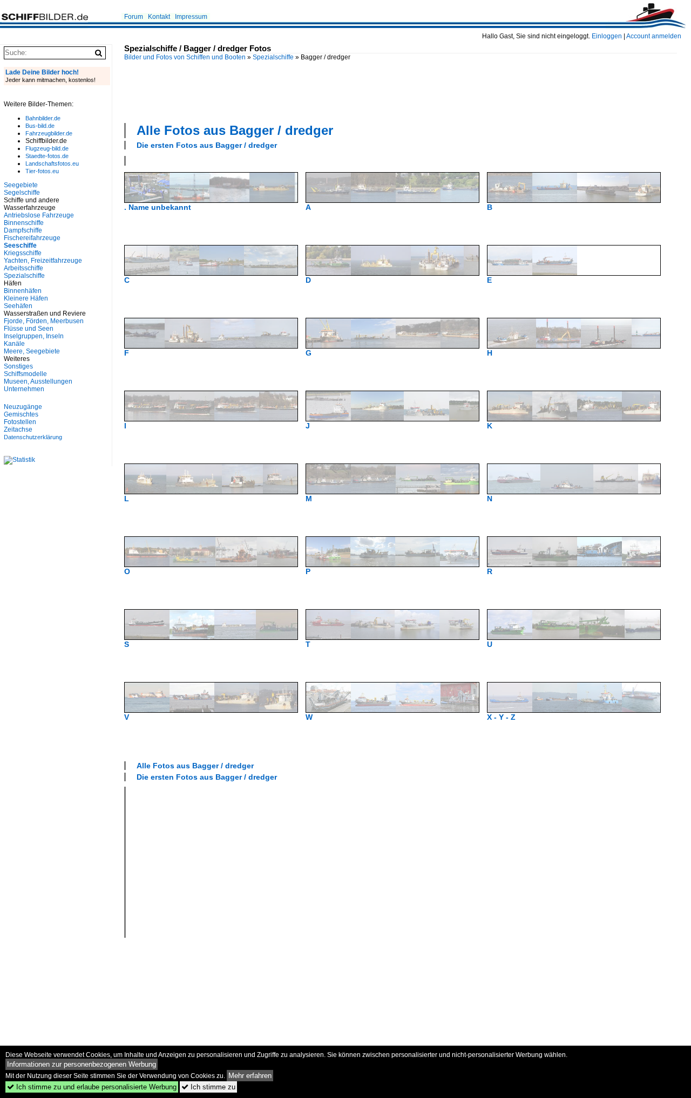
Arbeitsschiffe (23, 268)
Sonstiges (18, 366)
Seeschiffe (20, 245)
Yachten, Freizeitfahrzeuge (43, 260)
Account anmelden (653, 36)
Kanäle (14, 343)
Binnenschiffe (24, 223)
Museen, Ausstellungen (38, 381)
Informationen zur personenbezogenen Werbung (81, 1064)
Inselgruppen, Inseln (34, 336)
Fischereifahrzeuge (32, 238)
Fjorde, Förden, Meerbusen (44, 321)
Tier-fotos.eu (42, 171)
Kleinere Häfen (26, 298)
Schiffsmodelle (25, 374)
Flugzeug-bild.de (47, 148)
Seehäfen (18, 306)
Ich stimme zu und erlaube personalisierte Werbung (92, 1087)
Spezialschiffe (273, 57)
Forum (133, 17)
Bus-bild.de (40, 125)
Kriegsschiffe (23, 253)
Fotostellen (20, 422)
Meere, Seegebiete (32, 351)
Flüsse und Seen (28, 328)
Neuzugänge (23, 407)
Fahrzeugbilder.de (48, 133)
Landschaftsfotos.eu (52, 163)
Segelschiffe (22, 192)
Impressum (191, 17)
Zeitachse (18, 429)
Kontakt (159, 17)
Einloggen (607, 36)
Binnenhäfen (23, 291)
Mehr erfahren (250, 1076)
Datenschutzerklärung (33, 437)
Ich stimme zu (208, 1087)
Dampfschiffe (23, 230)
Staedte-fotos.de (47, 156)
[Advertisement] (400, 90)
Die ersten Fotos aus (207, 145)
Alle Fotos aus (235, 130)
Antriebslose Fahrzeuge (39, 215)
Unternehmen (24, 389)
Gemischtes (21, 414)
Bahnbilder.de (42, 118)
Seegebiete (21, 185)
